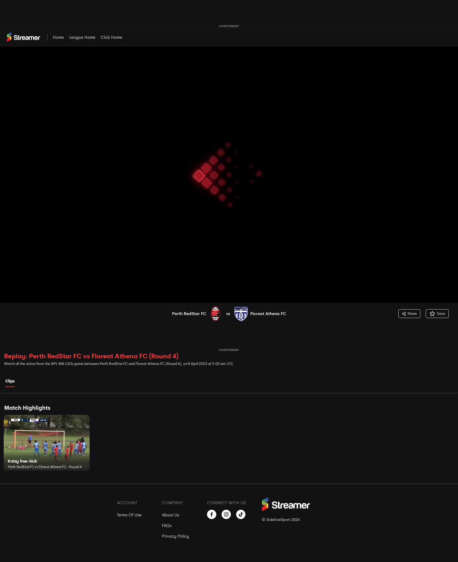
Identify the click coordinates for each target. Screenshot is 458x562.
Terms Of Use (129, 515)
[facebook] (211, 514)
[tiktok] (240, 514)
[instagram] (226, 514)
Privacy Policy (175, 536)
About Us (170, 515)
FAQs (166, 525)
